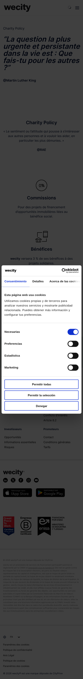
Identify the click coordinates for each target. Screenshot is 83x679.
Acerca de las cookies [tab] (64, 281)
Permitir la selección (41, 395)
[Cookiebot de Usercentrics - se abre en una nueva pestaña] (62, 270)
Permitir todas (41, 384)
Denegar (41, 406)
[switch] (73, 344)
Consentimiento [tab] (15, 281)
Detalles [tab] (38, 281)
